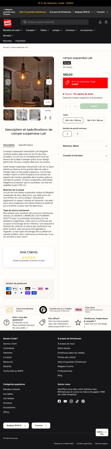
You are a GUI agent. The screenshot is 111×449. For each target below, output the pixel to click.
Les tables (8, 394)
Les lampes (8, 398)
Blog (60, 375)
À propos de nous (66, 343)
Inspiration (20, 40)
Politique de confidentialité (64, 444)
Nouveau (7, 40)
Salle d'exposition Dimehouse (32, 12)
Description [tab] (9, 145)
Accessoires (9, 407)
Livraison (7, 357)
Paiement (7, 352)
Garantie (7, 366)
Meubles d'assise (11, 389)
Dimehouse (13, 438)
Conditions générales (84, 444)
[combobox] (54, 22)
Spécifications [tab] (26, 145)
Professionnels (65, 371)
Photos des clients (67, 357)
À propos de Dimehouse (60, 12)
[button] (106, 22)
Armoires (7, 403)
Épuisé (94, 106)
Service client (10, 343)
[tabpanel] (28, 194)
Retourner (8, 362)
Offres (6, 412)
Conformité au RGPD (13, 371)
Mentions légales (101, 444)
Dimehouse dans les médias (71, 352)
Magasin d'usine (65, 366)
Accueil (6, 47)
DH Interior (67, 67)
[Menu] (106, 430)
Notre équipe (64, 348)
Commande (8, 348)
